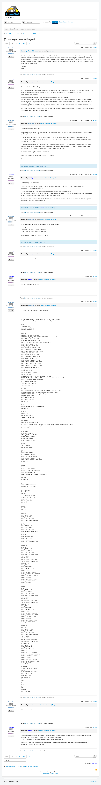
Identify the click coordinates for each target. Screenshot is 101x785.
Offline (11, 49)
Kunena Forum (54, 774)
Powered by (46, 774)
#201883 (95, 276)
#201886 (95, 701)
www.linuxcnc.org (30, 29)
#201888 (95, 727)
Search (22, 29)
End (29, 43)
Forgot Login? (63, 22)
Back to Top (93, 781)
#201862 (95, 78)
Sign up (70, 22)
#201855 (95, 47)
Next (23, 43)
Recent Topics (14, 29)
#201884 (95, 301)
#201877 (95, 174)
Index (6, 29)
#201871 (95, 120)
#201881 (95, 250)
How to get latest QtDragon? (29, 51)
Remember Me (47, 22)
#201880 (95, 216)
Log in (55, 22)
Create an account (35, 75)
